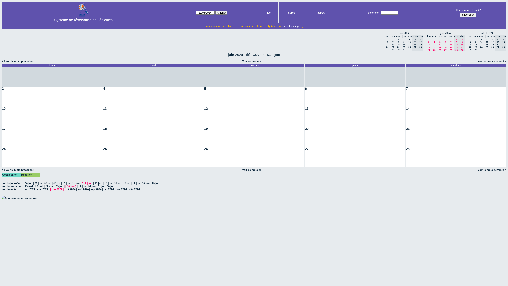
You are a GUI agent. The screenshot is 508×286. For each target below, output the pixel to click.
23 (404, 47)
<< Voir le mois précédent (17, 61)
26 (440, 50)
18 (434, 47)
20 (387, 47)
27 (387, 50)
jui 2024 (70, 189)
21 (393, 47)
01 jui (101, 186)
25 (434, 50)
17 (409, 44)
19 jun (155, 183)
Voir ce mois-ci (251, 61)
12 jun (87, 183)
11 (434, 45)
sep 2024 (96, 189)
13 (387, 44)
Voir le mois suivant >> (492, 61)
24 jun (92, 186)
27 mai (49, 186)
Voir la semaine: (11, 186)
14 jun (108, 183)
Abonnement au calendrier (21, 198)
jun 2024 (57, 189)
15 (398, 44)
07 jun (38, 183)
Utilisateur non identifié (468, 10)
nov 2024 (121, 189)
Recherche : (373, 12)
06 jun (28, 183)
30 (404, 50)
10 (409, 42)
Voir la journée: (11, 183)
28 (393, 50)
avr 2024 (30, 189)
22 (398, 47)
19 (440, 47)
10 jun (66, 183)
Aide (268, 12)
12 (440, 45)
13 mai (29, 186)
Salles (291, 12)
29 (398, 50)
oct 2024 (109, 189)
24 (409, 47)
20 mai (39, 186)
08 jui (110, 186)
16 (404, 44)
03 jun (59, 186)
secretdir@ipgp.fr (292, 26)
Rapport (320, 12)
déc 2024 (134, 189)
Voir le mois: (9, 189)
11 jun (76, 183)
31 (409, 50)
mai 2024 (42, 189)
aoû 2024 (83, 189)
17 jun (136, 183)
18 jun (146, 183)
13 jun (98, 183)
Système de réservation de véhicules (83, 20)
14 (393, 44)
